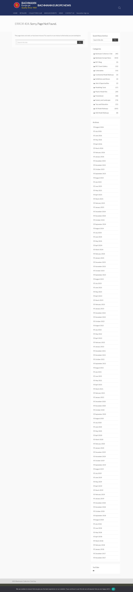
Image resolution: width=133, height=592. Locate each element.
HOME (15, 13)
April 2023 (98, 296)
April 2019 (98, 486)
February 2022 (100, 342)
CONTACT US (69, 13)
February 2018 (100, 545)
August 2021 (99, 368)
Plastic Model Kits (106, 92)
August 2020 (99, 418)
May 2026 (98, 140)
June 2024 (98, 237)
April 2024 (98, 245)
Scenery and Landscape (106, 100)
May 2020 (98, 431)
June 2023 (98, 287)
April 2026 (98, 144)
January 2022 (99, 347)
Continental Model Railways (106, 75)
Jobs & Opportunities (106, 83)
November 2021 (100, 355)
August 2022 (99, 325)
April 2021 (98, 384)
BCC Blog (106, 62)
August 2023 (99, 279)
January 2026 (99, 157)
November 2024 (100, 216)
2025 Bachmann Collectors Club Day (24, 581)
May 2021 (98, 380)
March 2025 (99, 199)
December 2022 (100, 313)
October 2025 (99, 169)
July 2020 (98, 422)
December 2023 (100, 262)
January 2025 (99, 207)
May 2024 (98, 241)
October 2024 (99, 220)
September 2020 (100, 414)
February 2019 (100, 494)
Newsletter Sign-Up (83, 13)
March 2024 (99, 249)
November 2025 (100, 165)
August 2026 (99, 127)
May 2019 (98, 482)
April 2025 (98, 195)
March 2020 (99, 439)
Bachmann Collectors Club (106, 54)
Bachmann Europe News (106, 58)
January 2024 (99, 258)
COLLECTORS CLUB (35, 13)
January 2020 (99, 448)
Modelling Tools (106, 87)
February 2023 (100, 304)
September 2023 (100, 275)
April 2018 (98, 536)
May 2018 (98, 532)
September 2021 (100, 363)
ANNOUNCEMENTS (50, 13)
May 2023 (98, 292)
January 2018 (99, 549)
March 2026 (99, 148)
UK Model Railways (106, 108)
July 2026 (98, 131)
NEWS (61, 13)
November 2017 (100, 558)
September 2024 (100, 224)
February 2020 (100, 444)
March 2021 (99, 389)
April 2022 (98, 338)
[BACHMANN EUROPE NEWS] (25, 5)
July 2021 (98, 372)
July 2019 (98, 473)
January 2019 (99, 498)
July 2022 (98, 330)
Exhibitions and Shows (106, 79)
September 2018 (100, 515)
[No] (114, 589)
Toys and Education (106, 104)
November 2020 (100, 406)
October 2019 (99, 460)
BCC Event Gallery (106, 66)
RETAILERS (23, 13)
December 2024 (100, 211)
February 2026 (100, 152)
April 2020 (98, 435)
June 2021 (98, 376)
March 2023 (99, 300)
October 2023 (99, 271)
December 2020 (100, 401)
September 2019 (100, 465)
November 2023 (100, 266)
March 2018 (99, 541)
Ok (113, 589)
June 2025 (98, 186)
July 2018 (98, 524)
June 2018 (98, 528)
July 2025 (98, 182)
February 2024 (100, 254)
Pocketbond (106, 96)
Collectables (106, 70)
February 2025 (100, 203)
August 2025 (99, 178)
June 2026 (98, 135)
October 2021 (99, 359)
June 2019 (98, 477)
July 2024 (98, 233)
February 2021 (100, 393)
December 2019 (100, 452)
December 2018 (100, 503)
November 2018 (100, 507)
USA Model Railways (106, 113)
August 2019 (99, 469)
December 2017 (100, 553)
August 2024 (99, 228)
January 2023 (99, 309)
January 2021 (99, 397)
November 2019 (100, 456)
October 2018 (99, 511)
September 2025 (100, 173)
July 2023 (98, 283)
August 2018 (99, 520)
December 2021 (100, 351)
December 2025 (100, 161)
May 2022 (98, 334)
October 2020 (99, 410)
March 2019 (99, 490)
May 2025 (98, 190)
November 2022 (100, 317)
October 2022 (99, 321)
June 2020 (98, 427)
